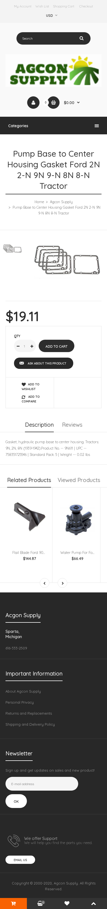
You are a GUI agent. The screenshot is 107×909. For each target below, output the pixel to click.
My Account (23, 6)
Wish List (42, 6)
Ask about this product (47, 363)
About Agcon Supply (23, 691)
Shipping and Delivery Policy (30, 724)
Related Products (29, 480)
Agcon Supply (61, 202)
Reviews (72, 424)
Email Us (20, 860)
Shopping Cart (63, 6)
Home (39, 202)
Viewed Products (79, 480)
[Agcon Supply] (53, 85)
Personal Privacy (19, 702)
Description (39, 424)
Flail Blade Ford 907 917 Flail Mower (41, 552)
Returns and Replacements (28, 713)
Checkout (86, 6)
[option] (67, 261)
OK (16, 801)
